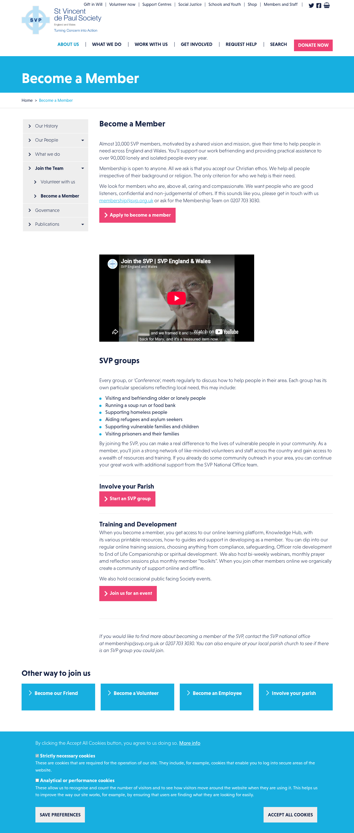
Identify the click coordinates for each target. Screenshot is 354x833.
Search (278, 44)
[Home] (63, 20)
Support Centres (156, 4)
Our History (46, 126)
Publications (47, 224)
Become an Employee (217, 693)
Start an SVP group (130, 498)
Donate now (313, 45)
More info (189, 743)
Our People (46, 140)
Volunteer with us (58, 182)
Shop (252, 4)
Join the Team (49, 168)
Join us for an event (131, 593)
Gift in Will (93, 4)
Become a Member (60, 196)
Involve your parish (294, 693)
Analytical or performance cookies (77, 780)
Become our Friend (56, 693)
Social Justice (190, 4)
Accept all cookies (290, 815)
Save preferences (60, 815)
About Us (68, 44)
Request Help (241, 44)
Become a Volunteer (136, 693)
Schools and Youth (225, 4)
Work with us (151, 44)
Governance (47, 210)
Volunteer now (122, 4)
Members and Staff (281, 4)
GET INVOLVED (196, 44)
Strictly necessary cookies (67, 755)
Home (27, 100)
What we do (106, 44)
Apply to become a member (140, 215)
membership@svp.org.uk (126, 200)
